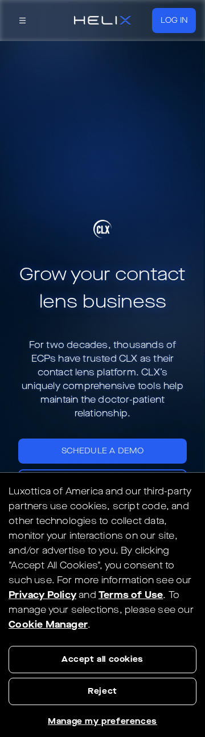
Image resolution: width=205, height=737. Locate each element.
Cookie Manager (48, 624)
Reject (102, 691)
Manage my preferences (102, 721)
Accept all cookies (103, 659)
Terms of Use (131, 595)
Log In (174, 20)
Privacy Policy (42, 595)
